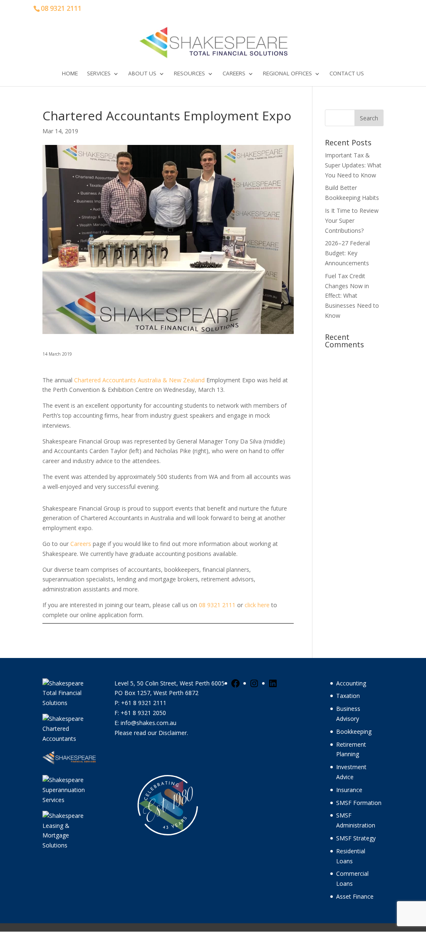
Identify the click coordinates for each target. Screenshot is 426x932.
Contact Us (346, 74)
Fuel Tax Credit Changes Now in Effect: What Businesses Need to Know (352, 295)
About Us (142, 74)
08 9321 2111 (217, 605)
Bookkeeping (354, 731)
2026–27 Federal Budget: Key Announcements (347, 253)
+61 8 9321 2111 (143, 703)
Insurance (349, 790)
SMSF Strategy (356, 838)
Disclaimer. (173, 733)
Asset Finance (355, 896)
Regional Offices (287, 74)
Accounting (351, 683)
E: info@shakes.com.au (146, 723)
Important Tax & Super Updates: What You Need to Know (353, 165)
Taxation (348, 696)
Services (99, 74)
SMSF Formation (358, 803)
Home (70, 74)
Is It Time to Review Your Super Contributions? (352, 220)
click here (257, 605)
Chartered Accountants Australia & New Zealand (140, 380)
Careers (234, 74)
